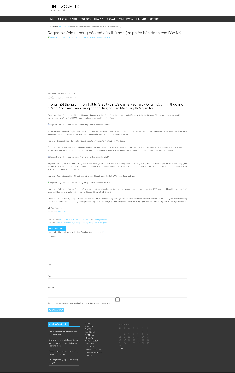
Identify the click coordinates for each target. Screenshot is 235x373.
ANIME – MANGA (126, 19)
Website (51, 287)
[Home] (60, 26)
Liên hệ (89, 355)
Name (50, 265)
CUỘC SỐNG (85, 19)
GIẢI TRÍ (73, 19)
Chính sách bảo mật (94, 352)
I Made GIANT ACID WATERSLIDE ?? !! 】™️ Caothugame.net (83, 220)
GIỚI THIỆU (154, 19)
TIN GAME (111, 19)
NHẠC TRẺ (62, 19)
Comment (52, 236)
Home (52, 19)
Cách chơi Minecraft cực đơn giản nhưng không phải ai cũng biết (81, 223)
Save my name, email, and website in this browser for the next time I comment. (79, 303)
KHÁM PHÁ (98, 19)
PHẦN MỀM (141, 19)
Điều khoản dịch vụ (93, 350)
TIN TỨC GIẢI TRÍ (65, 6)
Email (50, 276)
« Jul (121, 349)
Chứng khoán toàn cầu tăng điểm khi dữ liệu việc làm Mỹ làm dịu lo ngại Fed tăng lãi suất (63, 343)
